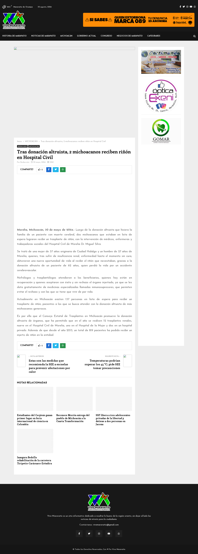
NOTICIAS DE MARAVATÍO (43, 36)
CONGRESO (106, 36)
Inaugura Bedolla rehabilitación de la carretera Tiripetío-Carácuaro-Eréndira (34, 460)
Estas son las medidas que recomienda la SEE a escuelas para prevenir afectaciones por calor (49, 366)
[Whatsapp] (118, 533)
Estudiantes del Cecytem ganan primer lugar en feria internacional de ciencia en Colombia (34, 420)
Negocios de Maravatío (130, 36)
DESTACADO (22, 146)
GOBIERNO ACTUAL (86, 36)
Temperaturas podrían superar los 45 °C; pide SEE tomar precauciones (102, 364)
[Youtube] (108, 533)
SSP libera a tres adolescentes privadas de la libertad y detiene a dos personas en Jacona (113, 420)
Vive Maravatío (118, 549)
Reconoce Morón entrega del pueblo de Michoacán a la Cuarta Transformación (73, 418)
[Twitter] (89, 533)
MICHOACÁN (66, 36)
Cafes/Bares (153, 36)
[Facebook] (79, 533)
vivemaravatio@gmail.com (106, 525)
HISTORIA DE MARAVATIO (14, 36)
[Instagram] (99, 533)
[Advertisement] (74, 203)
